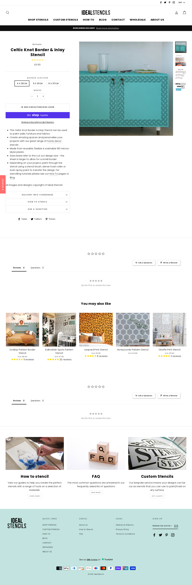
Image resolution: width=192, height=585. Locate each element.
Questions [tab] (35, 267)
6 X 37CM (53, 83)
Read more (96, 492)
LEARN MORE (35, 496)
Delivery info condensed (37, 195)
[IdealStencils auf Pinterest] (166, 535)
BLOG (103, 19)
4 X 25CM (22, 83)
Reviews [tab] (17, 267)
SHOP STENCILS (38, 19)
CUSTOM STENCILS (65, 19)
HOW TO (88, 19)
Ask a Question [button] (145, 262)
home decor (54, 141)
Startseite (37, 44)
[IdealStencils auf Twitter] (160, 535)
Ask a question (38, 209)
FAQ (81, 534)
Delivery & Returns (125, 525)
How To (53, 173)
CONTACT (118, 19)
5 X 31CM (38, 83)
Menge (38, 90)
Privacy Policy (122, 529)
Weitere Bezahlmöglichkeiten (37, 122)
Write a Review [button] (170, 262)
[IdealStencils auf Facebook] (154, 535)
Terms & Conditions (125, 534)
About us (83, 525)
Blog (12, 177)
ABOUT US (157, 19)
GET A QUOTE (157, 496)
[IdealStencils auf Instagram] (172, 535)
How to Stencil (38, 202)
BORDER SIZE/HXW (37, 78)
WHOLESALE (138, 19)
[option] (96, 28)
